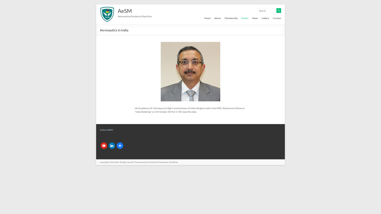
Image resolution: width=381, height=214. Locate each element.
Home (207, 18)
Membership (231, 18)
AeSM (125, 11)
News (255, 18)
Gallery (265, 18)
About (217, 18)
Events (244, 18)
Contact (277, 18)
